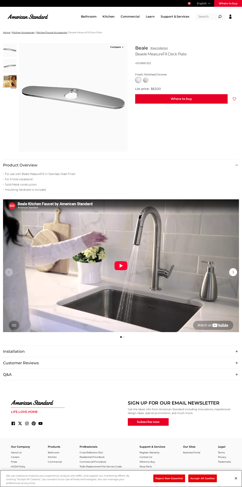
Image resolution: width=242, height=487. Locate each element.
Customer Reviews (21, 363)
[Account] (230, 17)
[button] (117, 47)
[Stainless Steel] (146, 80)
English (202, 3)
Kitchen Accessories (23, 32)
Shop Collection (159, 48)
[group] (73, 97)
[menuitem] (89, 16)
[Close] (236, 478)
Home (6, 32)
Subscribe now (148, 422)
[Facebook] (13, 423)
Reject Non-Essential (169, 478)
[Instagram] (27, 423)
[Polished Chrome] (138, 80)
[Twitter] (20, 423)
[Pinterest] (33, 423)
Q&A (7, 374)
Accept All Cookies (202, 478)
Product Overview (20, 165)
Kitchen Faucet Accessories (51, 32)
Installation (14, 351)
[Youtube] (40, 423)
